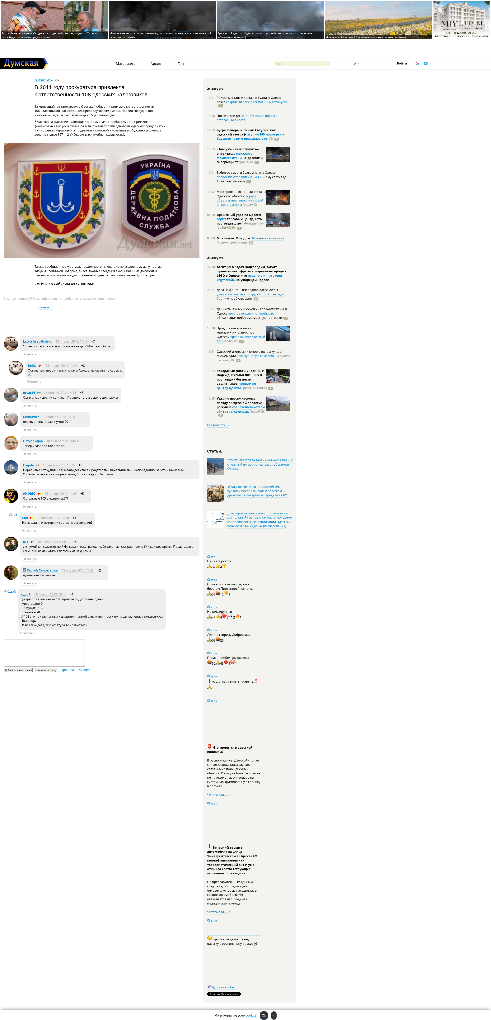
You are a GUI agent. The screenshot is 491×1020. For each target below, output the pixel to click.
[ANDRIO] (11, 502)
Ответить (29, 354)
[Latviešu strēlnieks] (11, 350)
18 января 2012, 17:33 (78, 570)
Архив (156, 63)
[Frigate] (11, 473)
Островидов (33, 441)
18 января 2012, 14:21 (62, 441)
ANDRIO (29, 493)
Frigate (28, 465)
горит (221, 219)
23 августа (215, 258)
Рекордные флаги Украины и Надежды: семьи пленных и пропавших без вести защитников (240, 377)
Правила (67, 670)
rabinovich (31, 417)
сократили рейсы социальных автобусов (257, 102)
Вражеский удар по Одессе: (239, 215)
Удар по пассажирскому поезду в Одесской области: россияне (239, 402)
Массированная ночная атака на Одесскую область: (241, 194)
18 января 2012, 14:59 (53, 542)
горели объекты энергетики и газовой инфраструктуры (240, 200)
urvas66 (29, 393)
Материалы (125, 63)
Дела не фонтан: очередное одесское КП (247, 290)
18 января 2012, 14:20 (59, 417)
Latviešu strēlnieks (37, 341)
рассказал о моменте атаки (234, 155)
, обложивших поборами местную (249, 315)
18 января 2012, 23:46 (50, 594)
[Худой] (10, 591)
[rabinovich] (11, 425)
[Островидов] (11, 449)
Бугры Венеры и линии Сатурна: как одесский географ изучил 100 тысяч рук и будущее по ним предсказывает (50, 35)
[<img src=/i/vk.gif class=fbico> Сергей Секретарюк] (11, 578)
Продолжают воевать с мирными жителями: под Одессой (235, 332)
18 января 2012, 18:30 (53, 518)
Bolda (32, 365)
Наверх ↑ (45, 307)
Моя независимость (268, 238)
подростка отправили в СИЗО (239, 177)
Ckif (25, 518)
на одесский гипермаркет (240, 160)
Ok (264, 1015)
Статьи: (214, 451)
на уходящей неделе (252, 280)
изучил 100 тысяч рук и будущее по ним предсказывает (251, 136)
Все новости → (218, 425)
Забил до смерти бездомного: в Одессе (246, 172)
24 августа (215, 89)
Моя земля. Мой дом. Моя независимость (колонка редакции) (366, 37)
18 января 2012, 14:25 (59, 465)
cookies (251, 1015)
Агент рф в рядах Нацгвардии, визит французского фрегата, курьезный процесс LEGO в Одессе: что (252, 271)
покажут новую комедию (255, 356)
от (239, 298)
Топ (181, 63)
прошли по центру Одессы (236, 386)
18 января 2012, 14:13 (71, 341)
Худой (26, 594)
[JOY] (11, 550)
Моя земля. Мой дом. (234, 238)
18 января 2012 (43, 79)
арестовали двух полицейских (250, 313)
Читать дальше (218, 795)
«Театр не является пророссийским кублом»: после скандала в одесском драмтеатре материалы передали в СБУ (257, 491)
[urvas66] (11, 401)
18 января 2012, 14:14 (60, 393)
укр (356, 63)
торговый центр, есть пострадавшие (240, 223)
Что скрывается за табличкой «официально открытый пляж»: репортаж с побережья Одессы (260, 464)
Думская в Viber (223, 987)
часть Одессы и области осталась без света (247, 118)
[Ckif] (13, 515)
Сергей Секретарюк (42, 570)
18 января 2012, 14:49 (61, 365)
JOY (25, 542)
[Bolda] (16, 374)
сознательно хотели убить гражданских (241, 409)
